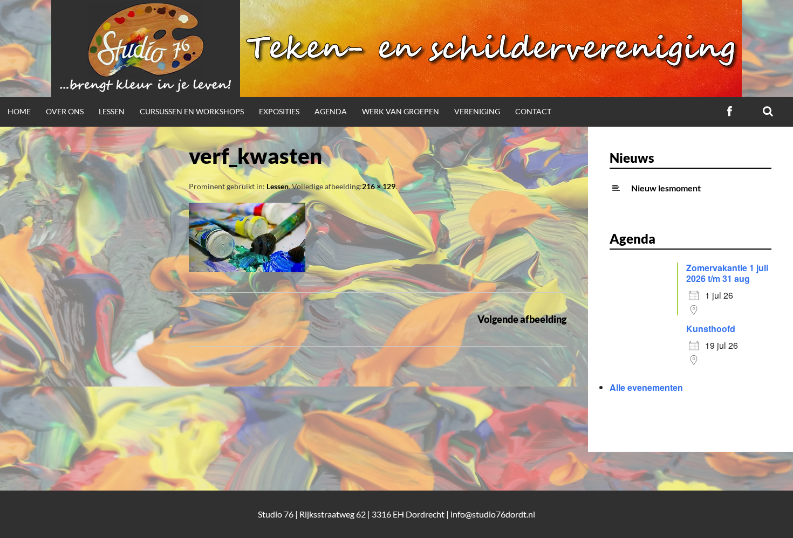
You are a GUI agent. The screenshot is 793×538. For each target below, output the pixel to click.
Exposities (279, 111)
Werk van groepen (400, 111)
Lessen (112, 111)
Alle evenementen (646, 387)
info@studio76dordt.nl (492, 514)
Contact (533, 111)
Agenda (331, 111)
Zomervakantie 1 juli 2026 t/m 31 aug (727, 273)
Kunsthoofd (710, 328)
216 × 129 (378, 186)
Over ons (65, 111)
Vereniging (477, 111)
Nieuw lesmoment (666, 188)
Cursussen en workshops (192, 111)
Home (19, 111)
